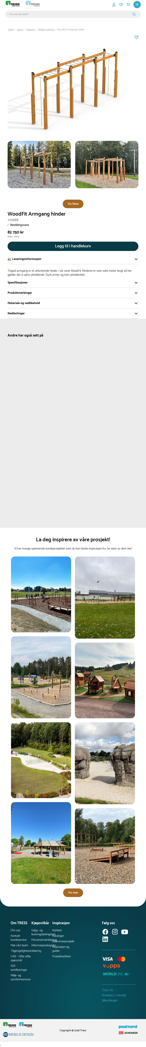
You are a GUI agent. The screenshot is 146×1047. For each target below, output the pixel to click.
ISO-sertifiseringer (19, 968)
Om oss (15, 930)
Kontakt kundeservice (19, 938)
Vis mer (73, 892)
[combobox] (70, 14)
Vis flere (73, 203)
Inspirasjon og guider (60, 949)
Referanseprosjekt (62, 941)
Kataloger (58, 936)
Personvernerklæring (41, 940)
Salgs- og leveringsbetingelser (41, 932)
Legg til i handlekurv (73, 246)
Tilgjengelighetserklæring (21, 951)
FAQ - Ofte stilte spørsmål (21, 958)
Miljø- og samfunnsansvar (21, 977)
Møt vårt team (19, 945)
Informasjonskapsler (41, 945)
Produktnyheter (61, 956)
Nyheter (57, 930)
